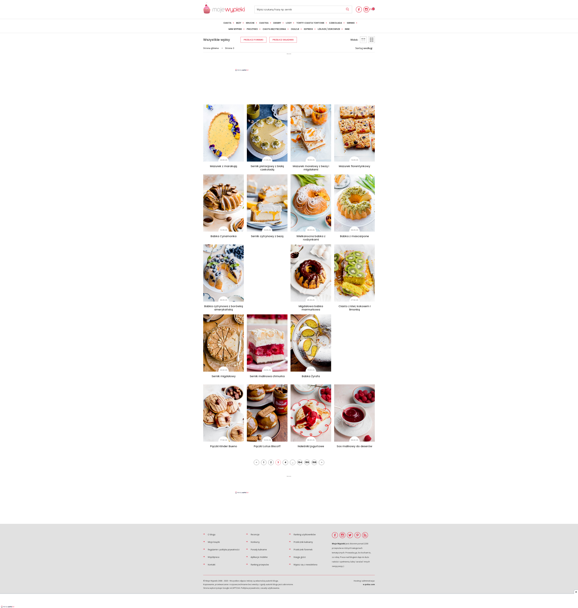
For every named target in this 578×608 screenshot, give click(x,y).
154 (300, 462)
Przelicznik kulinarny (303, 542)
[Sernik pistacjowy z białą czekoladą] (267, 133)
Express (308, 29)
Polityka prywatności (250, 588)
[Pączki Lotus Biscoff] (267, 413)
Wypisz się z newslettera (305, 564)
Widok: (354, 39)
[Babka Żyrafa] (311, 343)
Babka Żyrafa (311, 376)
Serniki (351, 22)
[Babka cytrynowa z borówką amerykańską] (223, 273)
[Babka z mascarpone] (354, 203)
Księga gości (300, 557)
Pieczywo (252, 29)
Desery (277, 22)
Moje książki (214, 542)
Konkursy (255, 542)
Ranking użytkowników (305, 534)
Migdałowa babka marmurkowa (311, 307)
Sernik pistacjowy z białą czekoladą (267, 167)
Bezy (238, 22)
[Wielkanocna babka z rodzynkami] (311, 203)
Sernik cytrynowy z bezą (267, 236)
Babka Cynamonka (223, 236)
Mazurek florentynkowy (354, 166)
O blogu (211, 534)
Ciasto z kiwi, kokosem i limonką (355, 307)
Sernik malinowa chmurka (267, 376)
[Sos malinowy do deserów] (354, 413)
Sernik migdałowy (224, 376)
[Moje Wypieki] (224, 9)
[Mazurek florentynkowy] (354, 133)
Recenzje (255, 534)
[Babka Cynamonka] (223, 203)
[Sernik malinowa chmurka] (267, 343)
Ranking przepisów (260, 564)
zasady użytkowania (269, 588)
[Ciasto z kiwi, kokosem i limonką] (354, 273)
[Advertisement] (289, 62)
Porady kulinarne (259, 549)
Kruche (250, 22)
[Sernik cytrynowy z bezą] (267, 203)
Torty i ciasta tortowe (310, 22)
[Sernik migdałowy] (223, 343)
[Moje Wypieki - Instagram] (366, 9)
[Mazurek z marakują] (223, 133)
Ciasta (227, 22)
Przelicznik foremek (303, 549)
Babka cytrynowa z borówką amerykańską (223, 307)
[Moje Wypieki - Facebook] (359, 9)
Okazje (295, 29)
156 (314, 462)
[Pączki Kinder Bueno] (223, 413)
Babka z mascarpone (354, 236)
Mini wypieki (235, 29)
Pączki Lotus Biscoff (267, 446)
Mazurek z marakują (223, 166)
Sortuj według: (364, 48)
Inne (347, 29)
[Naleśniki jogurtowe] (311, 413)
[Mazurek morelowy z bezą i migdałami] (311, 133)
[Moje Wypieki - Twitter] (350, 535)
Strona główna (211, 48)
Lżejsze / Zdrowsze (329, 29)
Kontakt (211, 564)
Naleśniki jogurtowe (311, 446)
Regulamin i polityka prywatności (223, 549)
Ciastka (264, 22)
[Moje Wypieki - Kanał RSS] (365, 535)
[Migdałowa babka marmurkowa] (311, 273)
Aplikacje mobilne (259, 557)
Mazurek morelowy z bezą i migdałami (311, 167)
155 (307, 462)
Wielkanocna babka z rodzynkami (310, 237)
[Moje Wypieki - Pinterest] (357, 535)
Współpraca (213, 557)
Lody (289, 22)
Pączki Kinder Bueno (223, 446)
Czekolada (335, 22)
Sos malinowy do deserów (354, 446)
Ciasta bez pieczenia (274, 29)
